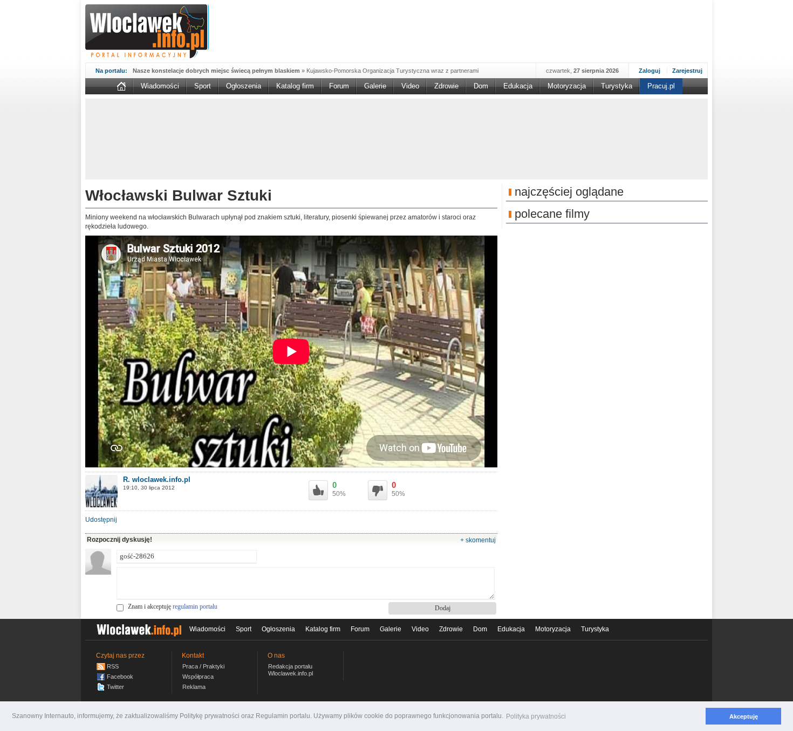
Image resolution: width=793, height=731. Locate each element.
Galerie (375, 86)
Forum (339, 86)
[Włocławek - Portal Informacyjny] (147, 31)
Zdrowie (446, 86)
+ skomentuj (478, 540)
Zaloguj (649, 70)
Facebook (120, 676)
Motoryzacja (567, 86)
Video (410, 86)
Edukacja (517, 86)
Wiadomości (160, 86)
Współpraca (198, 676)
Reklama (194, 687)
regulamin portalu (195, 606)
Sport (202, 86)
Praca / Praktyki (203, 666)
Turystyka (616, 86)
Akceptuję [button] (743, 716)
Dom (481, 86)
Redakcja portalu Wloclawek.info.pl (290, 670)
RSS (113, 666)
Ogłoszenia (243, 86)
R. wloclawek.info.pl (156, 479)
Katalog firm (295, 86)
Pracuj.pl (661, 86)
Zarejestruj (687, 70)
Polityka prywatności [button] (536, 716)
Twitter (115, 687)
